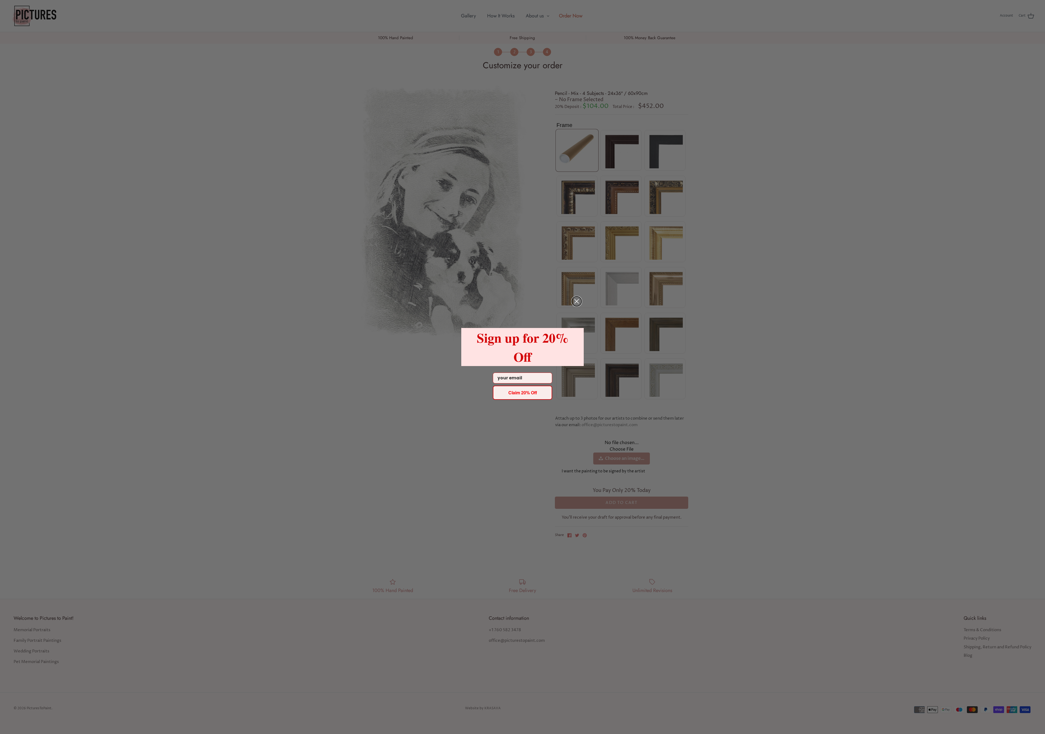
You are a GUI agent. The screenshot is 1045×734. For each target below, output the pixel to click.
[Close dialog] (577, 301)
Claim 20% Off (522, 392)
